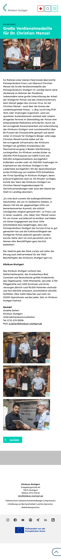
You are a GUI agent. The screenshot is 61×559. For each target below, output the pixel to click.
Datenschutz (12, 500)
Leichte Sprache (44, 504)
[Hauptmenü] (55, 8)
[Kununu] (53, 520)
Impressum (49, 500)
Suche (48, 8)
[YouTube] (23, 519)
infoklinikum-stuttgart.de (30, 496)
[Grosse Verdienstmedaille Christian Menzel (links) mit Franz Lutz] (26, 414)
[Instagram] (7, 520)
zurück (14, 440)
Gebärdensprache (30, 507)
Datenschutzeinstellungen (31, 500)
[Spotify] (30, 520)
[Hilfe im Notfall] (41, 8)
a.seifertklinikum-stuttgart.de (25, 323)
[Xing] (38, 520)
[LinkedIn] (45, 520)
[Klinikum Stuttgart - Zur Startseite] (15, 8)
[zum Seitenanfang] (56, 552)
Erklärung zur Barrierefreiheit (22, 504)
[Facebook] (15, 520)
